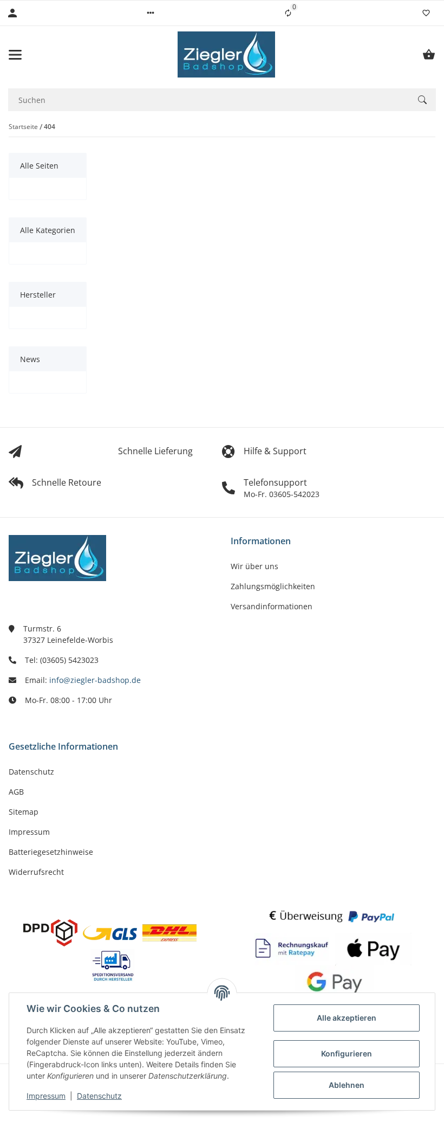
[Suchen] (422, 99)
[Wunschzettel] (426, 13)
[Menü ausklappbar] (15, 54)
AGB (16, 792)
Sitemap (23, 812)
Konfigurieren (346, 1053)
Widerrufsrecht (36, 872)
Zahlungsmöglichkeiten (273, 586)
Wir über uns (254, 566)
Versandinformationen (271, 606)
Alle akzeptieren (346, 1017)
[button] (150, 13)
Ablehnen (346, 1085)
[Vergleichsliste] (288, 13)
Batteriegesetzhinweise (51, 852)
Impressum (46, 1095)
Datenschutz (99, 1095)
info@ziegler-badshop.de (95, 680)
